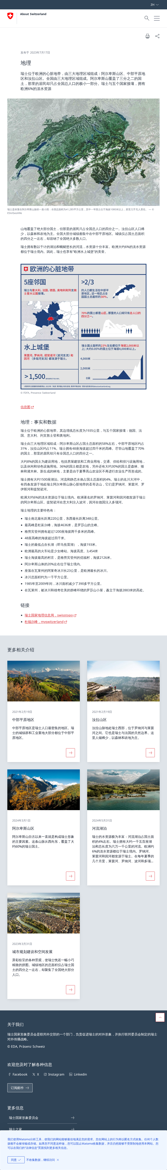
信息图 (25, 407)
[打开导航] (157, 18)
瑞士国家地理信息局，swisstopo (49, 615)
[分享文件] (157, 36)
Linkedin (80, 1074)
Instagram (56, 1074)
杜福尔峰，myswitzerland (44, 621)
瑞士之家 (15, 1129)
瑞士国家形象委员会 (23, 1117)
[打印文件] (147, 36)
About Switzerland (33, 14)
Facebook (20, 1074)
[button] (160, 1017)
